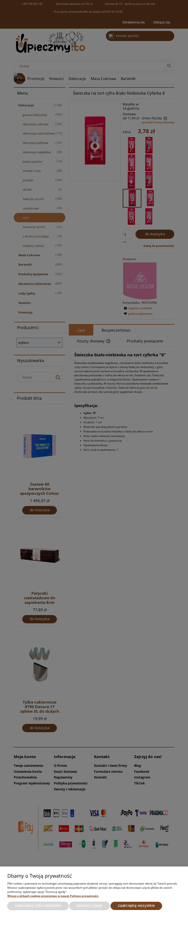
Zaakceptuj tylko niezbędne (38, 905)
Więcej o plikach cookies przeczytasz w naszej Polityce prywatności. (53, 896)
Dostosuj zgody (89, 905)
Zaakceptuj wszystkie (136, 905)
